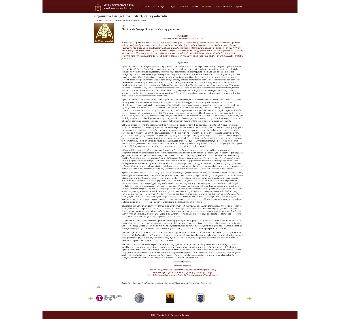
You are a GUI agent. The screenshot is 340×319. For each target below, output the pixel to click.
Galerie (195, 6)
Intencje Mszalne (223, 6)
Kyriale (239, 6)
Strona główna (98, 20)
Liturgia (172, 6)
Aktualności (207, 6)
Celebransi (183, 6)
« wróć (97, 287)
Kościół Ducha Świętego (154, 6)
